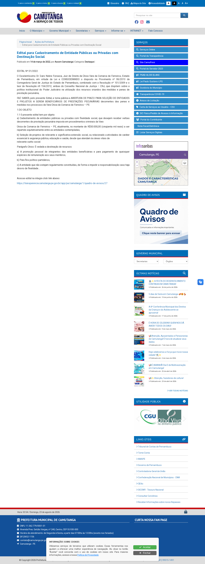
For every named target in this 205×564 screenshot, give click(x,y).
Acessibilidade (158, 3)
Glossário (114, 3)
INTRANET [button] (135, 30)
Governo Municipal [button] (59, 30)
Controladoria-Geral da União (151, 471)
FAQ (127, 3)
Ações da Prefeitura (44, 42)
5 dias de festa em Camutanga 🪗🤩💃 (167, 294)
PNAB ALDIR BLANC (149, 75)
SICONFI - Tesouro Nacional (151, 490)
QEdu (140, 483)
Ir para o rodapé (74, 3)
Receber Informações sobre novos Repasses (159, 502)
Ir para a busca (58, 3)
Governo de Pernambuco (150, 465)
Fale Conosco (155, 30)
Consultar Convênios (148, 496)
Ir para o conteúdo (26, 3)
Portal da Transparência (151, 56)
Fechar (146, 553)
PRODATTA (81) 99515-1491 (160, 560)
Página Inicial (25, 42)
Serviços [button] (99, 30)
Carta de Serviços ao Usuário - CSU (157, 107)
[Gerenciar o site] (185, 512)
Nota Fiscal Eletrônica (148, 126)
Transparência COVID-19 (151, 94)
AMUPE (141, 459)
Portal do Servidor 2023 (151, 68)
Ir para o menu (42, 3)
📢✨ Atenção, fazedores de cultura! (166, 378)
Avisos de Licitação (149, 100)
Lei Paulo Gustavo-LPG (151, 81)
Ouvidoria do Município (150, 87)
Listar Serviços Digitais (150, 132)
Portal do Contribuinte (151, 119)
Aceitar (147, 547)
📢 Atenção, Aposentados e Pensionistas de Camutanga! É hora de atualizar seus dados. (168, 339)
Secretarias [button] (82, 30)
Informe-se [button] (117, 30)
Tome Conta (144, 453)
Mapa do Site (139, 3)
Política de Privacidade (88, 555)
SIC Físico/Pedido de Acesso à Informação (161, 113)
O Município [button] (36, 30)
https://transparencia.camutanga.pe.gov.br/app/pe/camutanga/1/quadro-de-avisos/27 (62, 183)
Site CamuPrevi (147, 62)
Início (22, 30)
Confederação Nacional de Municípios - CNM (159, 477)
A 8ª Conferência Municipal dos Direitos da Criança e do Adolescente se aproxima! (167, 310)
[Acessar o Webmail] (182, 512)
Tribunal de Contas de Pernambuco (154, 446)
